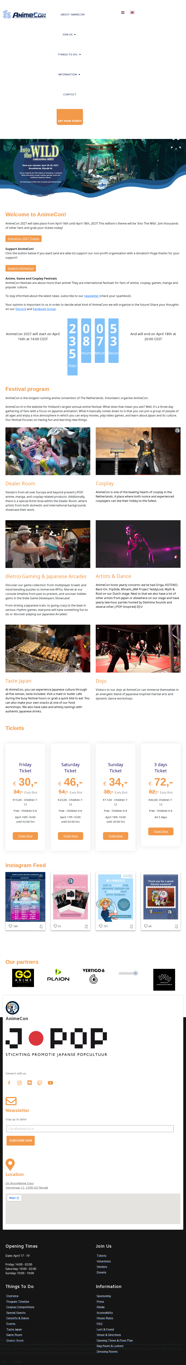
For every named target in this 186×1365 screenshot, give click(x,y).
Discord (20, 309)
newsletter (91, 296)
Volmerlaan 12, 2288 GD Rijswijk (27, 1188)
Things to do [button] (67, 54)
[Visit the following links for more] (9, 1082)
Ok (4, 1362)
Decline (17, 1362)
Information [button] (67, 74)
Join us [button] (67, 34)
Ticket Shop (25, 836)
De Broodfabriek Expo (20, 1183)
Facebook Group (44, 309)
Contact (69, 94)
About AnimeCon (72, 14)
